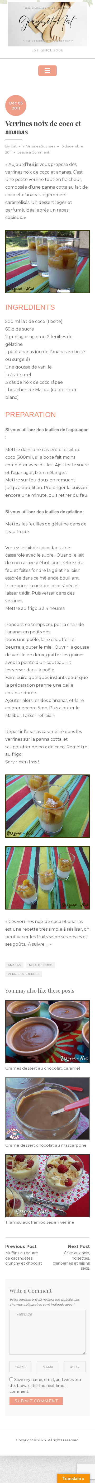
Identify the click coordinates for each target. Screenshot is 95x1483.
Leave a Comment (33, 152)
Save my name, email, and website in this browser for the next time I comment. (46, 1385)
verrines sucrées (23, 974)
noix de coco (41, 965)
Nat (14, 146)
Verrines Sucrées (40, 146)
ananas (14, 965)
